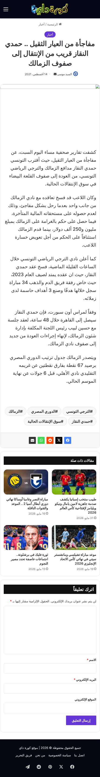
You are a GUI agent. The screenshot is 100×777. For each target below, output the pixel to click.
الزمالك (14, 411)
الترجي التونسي (78, 411)
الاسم (91, 660)
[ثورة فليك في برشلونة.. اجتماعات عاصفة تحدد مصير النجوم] (26, 537)
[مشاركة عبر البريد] (32, 440)
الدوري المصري (43, 411)
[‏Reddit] (50, 440)
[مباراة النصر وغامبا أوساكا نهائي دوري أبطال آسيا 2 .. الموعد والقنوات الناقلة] (26, 482)
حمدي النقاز (81, 421)
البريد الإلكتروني (85, 679)
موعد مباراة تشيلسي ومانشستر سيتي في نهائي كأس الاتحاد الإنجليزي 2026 (75, 559)
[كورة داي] (50, 9)
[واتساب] (41, 440)
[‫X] (58, 440)
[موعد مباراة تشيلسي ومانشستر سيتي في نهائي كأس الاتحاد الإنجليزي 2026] (74, 537)
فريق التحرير (24, 755)
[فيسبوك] (67, 440)
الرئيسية (53, 24)
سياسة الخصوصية (59, 755)
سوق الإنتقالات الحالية (44, 421)
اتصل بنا (79, 755)
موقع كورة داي (28, 748)
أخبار (42, 24)
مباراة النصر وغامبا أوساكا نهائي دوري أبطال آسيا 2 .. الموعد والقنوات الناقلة (27, 503)
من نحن (40, 755)
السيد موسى (64, 74)
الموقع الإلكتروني (85, 699)
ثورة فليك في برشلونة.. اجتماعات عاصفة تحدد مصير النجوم (29, 559)
